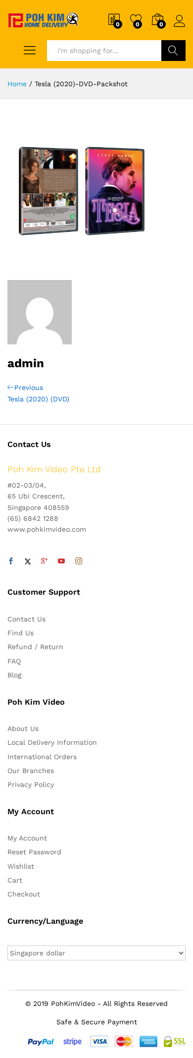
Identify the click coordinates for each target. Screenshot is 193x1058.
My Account (27, 838)
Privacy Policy (30, 784)
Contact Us (26, 619)
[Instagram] (79, 561)
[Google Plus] (44, 561)
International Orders (42, 757)
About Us (23, 728)
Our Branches (30, 771)
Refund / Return (35, 647)
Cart (14, 880)
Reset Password (34, 852)
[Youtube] (61, 561)
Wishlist (20, 866)
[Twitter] (27, 561)
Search (173, 50)
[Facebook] (10, 561)
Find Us (20, 633)
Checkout (23, 894)
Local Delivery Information (52, 742)
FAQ (14, 661)
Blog (14, 675)
